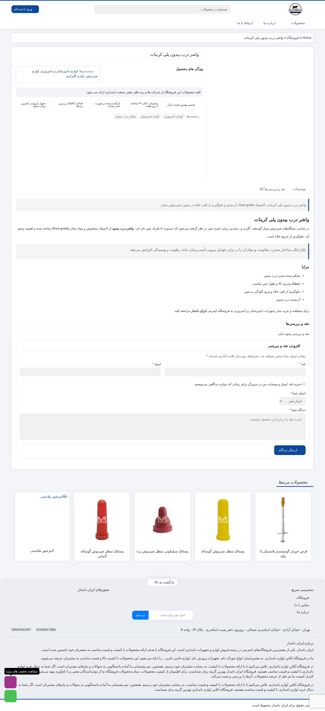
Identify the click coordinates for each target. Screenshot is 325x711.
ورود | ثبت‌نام (23, 9)
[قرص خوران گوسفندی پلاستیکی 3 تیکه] (283, 520)
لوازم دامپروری (173, 116)
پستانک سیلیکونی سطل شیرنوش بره (162, 551)
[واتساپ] (10, 696)
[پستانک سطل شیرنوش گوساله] (223, 520)
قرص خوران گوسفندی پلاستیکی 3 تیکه (283, 553)
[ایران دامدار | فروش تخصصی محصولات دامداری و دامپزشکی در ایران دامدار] (296, 9)
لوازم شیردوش (150, 116)
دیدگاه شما (298, 410)
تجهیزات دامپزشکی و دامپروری (254, 311)
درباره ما (270, 23)
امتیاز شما (298, 393)
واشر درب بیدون (125, 116)
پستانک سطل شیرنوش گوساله (222, 551)
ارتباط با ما (245, 23)
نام (303, 364)
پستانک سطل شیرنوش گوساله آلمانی (102, 553)
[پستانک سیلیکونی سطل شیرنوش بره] (162, 520)
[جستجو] (98, 9)
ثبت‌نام (140, 615)
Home (306, 38)
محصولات (297, 23)
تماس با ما (301, 605)
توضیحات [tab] (299, 189)
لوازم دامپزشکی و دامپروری (59, 71)
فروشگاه (293, 38)
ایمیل (156, 364)
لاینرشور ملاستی (42, 550)
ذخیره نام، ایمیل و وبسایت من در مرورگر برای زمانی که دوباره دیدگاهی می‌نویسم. (248, 384)
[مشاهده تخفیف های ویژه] (10, 682)
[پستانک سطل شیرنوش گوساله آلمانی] (102, 520)
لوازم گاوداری (75, 76)
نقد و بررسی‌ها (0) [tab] (272, 189)
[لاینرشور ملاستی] (42, 519)
